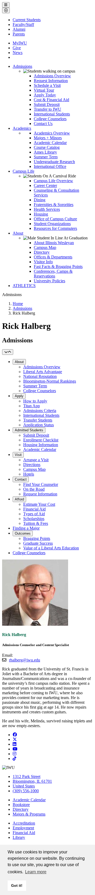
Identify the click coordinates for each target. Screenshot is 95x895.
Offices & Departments (53, 257)
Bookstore (21, 804)
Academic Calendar (50, 142)
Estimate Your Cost (39, 504)
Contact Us (43, 123)
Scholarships (33, 518)
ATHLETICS (24, 285)
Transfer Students (37, 420)
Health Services (47, 209)
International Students (52, 114)
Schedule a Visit (47, 85)
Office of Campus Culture (55, 219)
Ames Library (45, 152)
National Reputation (40, 376)
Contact (21, 479)
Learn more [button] (35, 872)
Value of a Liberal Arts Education (51, 548)
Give (17, 48)
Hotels (28, 474)
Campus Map (45, 247)
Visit (18, 455)
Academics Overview (52, 133)
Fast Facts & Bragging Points (58, 266)
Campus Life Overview (53, 180)
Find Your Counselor (40, 484)
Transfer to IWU (47, 109)
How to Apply (35, 401)
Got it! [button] (16, 885)
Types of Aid (34, 514)
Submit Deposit (47, 104)
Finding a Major (26, 528)
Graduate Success (38, 543)
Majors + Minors (48, 138)
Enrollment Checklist (40, 440)
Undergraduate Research (54, 161)
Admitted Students (29, 430)
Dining (39, 200)
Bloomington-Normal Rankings (49, 381)
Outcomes (23, 533)
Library (19, 837)
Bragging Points (36, 538)
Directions (31, 464)
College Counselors (50, 119)
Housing (41, 214)
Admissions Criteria (39, 410)
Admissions (22, 66)
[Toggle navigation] (7, 352)
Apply (19, 396)
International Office (50, 166)
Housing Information (40, 444)
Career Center (45, 185)
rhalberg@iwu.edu (24, 660)
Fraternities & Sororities (53, 204)
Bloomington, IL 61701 (32, 781)
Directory (42, 252)
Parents (19, 34)
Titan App (31, 406)
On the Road (34, 489)
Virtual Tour (44, 90)
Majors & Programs (29, 814)
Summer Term (46, 157)
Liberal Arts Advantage (42, 371)
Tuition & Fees (35, 523)
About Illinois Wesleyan (54, 242)
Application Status (38, 425)
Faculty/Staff (23, 24)
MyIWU (20, 43)
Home (18, 303)
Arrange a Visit (36, 460)
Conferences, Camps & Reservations (53, 273)
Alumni (19, 29)
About (18, 233)
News (17, 52)
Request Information (51, 80)
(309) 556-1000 (26, 791)
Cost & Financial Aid (51, 99)
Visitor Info (43, 261)
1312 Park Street (26, 776)
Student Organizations (52, 223)
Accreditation (24, 823)
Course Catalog (47, 147)
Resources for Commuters (55, 228)
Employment (23, 828)
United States (24, 786)
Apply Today (45, 95)
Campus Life (23, 171)
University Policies (49, 281)
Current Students (27, 19)
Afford (19, 499)
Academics (22, 128)
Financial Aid (34, 509)
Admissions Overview (52, 76)
